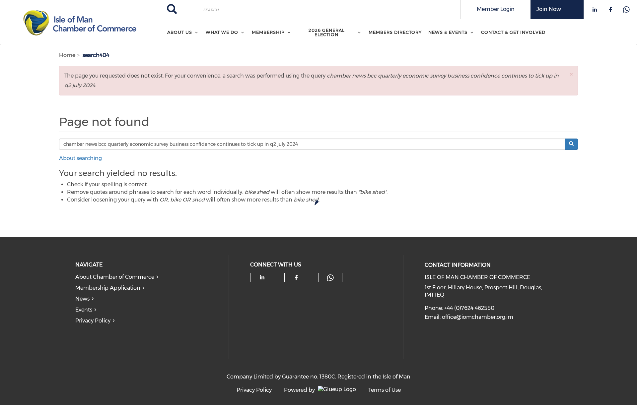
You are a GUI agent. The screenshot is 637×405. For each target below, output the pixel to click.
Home (67, 55)
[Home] (79, 22)
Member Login (496, 9)
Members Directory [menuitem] (395, 32)
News (82, 299)
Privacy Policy (92, 321)
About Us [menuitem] (179, 32)
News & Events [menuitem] (447, 32)
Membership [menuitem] (268, 32)
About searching (80, 158)
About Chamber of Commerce (114, 277)
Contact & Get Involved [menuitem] (513, 32)
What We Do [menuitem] (222, 32)
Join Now (548, 9)
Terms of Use (384, 390)
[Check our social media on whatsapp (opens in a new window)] (330, 277)
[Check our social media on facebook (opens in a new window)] (296, 277)
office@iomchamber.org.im (477, 317)
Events (83, 310)
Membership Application (107, 288)
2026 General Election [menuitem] (327, 32)
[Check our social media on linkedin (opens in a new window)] (262, 277)
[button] (571, 74)
